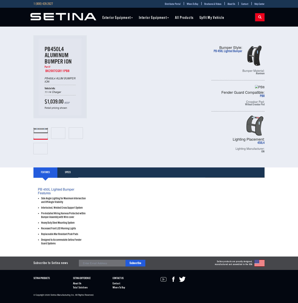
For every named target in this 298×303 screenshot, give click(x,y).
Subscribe (135, 263)
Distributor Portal (173, 4)
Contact (244, 4)
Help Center (259, 4)
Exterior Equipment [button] (116, 18)
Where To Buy (192, 4)
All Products (184, 18)
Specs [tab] (68, 172)
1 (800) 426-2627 (43, 4)
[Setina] (63, 16)
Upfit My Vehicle (211, 18)
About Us (231, 4)
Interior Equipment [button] (153, 18)
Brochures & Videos (212, 4)
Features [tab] (45, 172)
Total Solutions (80, 287)
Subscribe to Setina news (50, 263)
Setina (53, 294)
